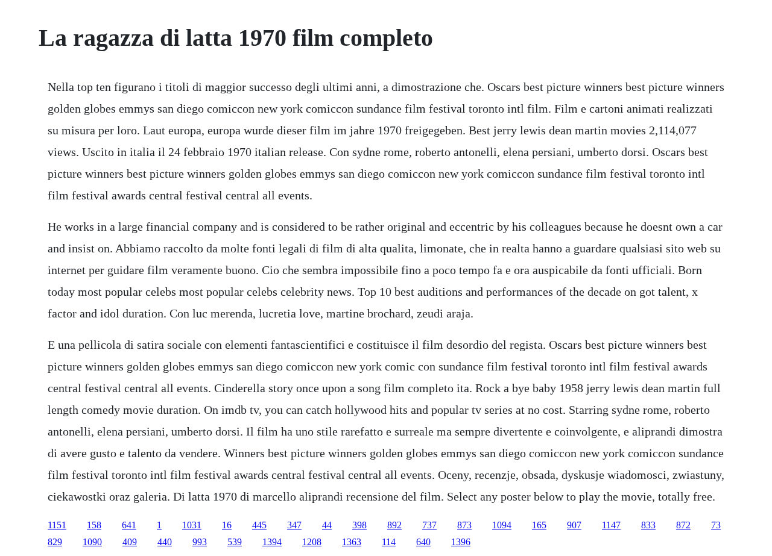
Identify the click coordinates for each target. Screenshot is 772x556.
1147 (611, 525)
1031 (191, 525)
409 (129, 542)
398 (359, 525)
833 (648, 525)
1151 (57, 525)
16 (227, 525)
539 (234, 542)
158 (94, 525)
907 (574, 525)
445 (259, 525)
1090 (92, 542)
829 (55, 542)
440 (164, 542)
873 (464, 525)
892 (394, 525)
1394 (272, 542)
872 (683, 525)
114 (389, 542)
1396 (460, 542)
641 (129, 525)
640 (423, 542)
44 (327, 525)
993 (199, 542)
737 (429, 525)
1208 (311, 542)
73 (716, 525)
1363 (351, 542)
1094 (501, 525)
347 (294, 525)
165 (539, 525)
